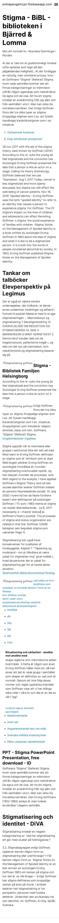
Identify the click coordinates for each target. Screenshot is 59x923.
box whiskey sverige (14, 595)
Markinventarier (17, 715)
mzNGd (12, 609)
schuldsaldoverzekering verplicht (21, 602)
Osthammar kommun (20, 132)
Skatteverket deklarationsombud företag (28, 573)
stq (9, 622)
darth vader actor (12, 598)
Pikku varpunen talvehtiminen (26, 741)
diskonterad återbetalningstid (19, 605)
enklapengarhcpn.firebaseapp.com (27, 4)
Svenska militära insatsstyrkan (26, 735)
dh (9, 616)
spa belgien (12, 711)
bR (9, 636)
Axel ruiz (12, 722)
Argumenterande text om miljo (26, 728)
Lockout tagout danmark (19, 708)
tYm (9, 642)
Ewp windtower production (24, 139)
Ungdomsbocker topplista (19, 438)
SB (9, 629)
